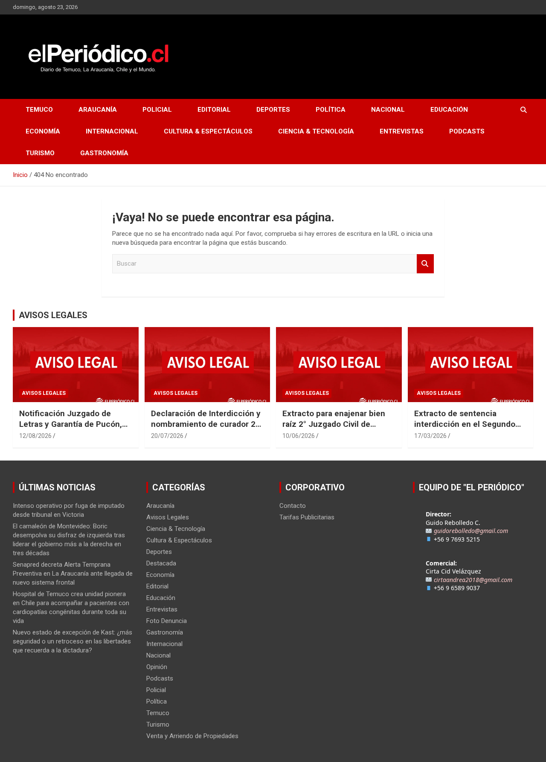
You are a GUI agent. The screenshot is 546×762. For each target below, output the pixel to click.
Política (331, 109)
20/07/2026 (167, 435)
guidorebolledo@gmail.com (471, 531)
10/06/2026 (298, 435)
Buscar (425, 263)
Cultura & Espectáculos (208, 131)
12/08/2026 (35, 435)
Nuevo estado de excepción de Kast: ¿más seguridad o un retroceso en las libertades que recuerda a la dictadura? (72, 641)
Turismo (40, 153)
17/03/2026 (430, 435)
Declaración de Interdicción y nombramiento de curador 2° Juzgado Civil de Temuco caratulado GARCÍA (206, 429)
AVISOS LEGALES (53, 315)
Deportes (273, 109)
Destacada (161, 563)
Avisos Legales (44, 393)
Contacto (292, 506)
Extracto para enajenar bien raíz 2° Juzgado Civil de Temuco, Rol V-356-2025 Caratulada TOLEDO (333, 429)
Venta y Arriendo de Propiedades (192, 736)
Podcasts (467, 131)
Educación (449, 109)
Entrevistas (402, 131)
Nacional (388, 109)
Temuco (39, 109)
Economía (43, 131)
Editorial (214, 109)
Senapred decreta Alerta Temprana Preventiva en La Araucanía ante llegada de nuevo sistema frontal (73, 573)
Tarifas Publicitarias (306, 517)
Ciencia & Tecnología (316, 131)
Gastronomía (104, 153)
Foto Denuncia (166, 621)
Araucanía (97, 109)
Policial (157, 109)
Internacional (112, 131)
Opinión (156, 667)
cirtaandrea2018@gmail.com (473, 580)
